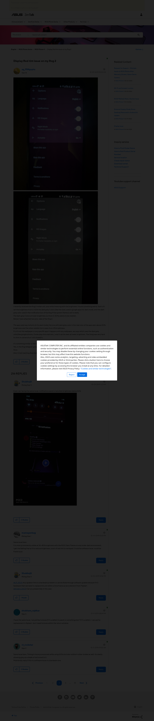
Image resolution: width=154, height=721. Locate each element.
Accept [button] (82, 374)
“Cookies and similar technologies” (95, 368)
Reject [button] (71, 374)
